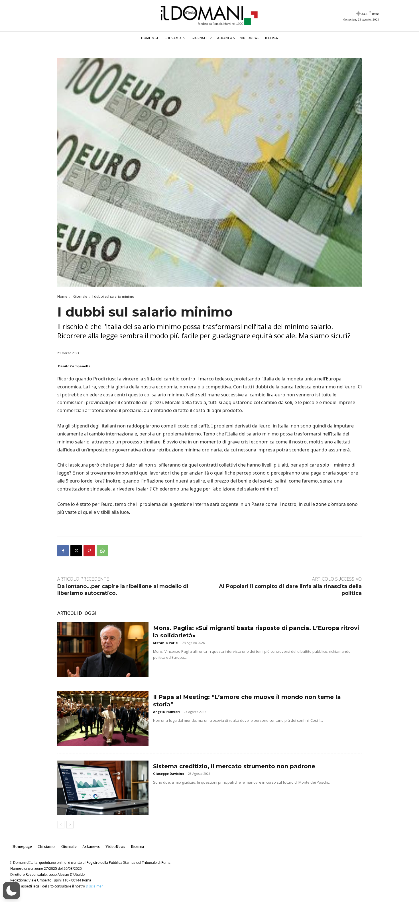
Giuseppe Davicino (168, 773)
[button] (11, 890)
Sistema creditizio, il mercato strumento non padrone (234, 766)
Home (62, 296)
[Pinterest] (89, 550)
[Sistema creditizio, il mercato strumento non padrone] (103, 788)
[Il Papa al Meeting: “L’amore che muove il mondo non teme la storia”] (103, 718)
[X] (76, 550)
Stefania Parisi (165, 642)
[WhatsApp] (102, 550)
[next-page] (70, 824)
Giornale (79, 296)
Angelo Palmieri (166, 712)
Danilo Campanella (74, 366)
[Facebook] (63, 550)
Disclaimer (94, 886)
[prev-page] (60, 824)
